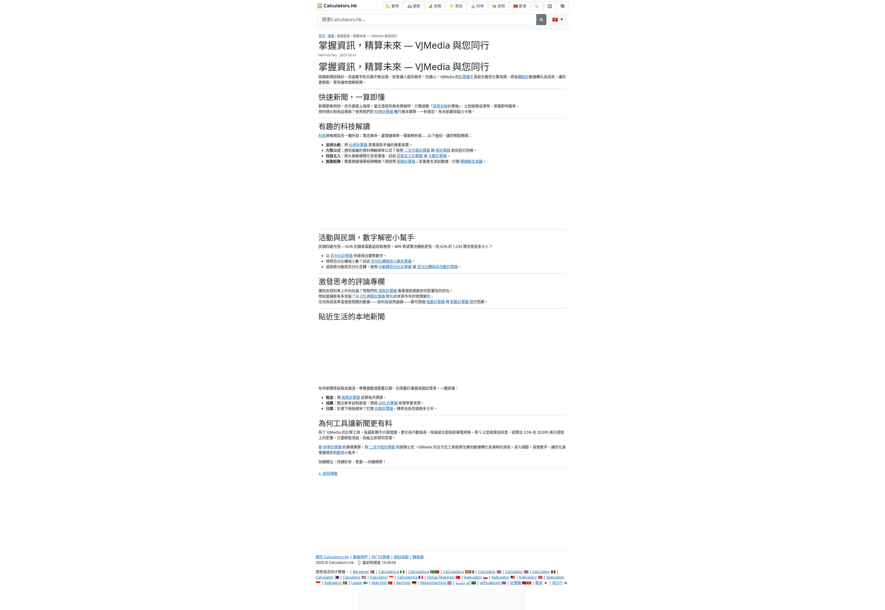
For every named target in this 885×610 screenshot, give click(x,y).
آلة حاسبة (463, 582)
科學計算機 (384, 111)
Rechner (403, 582)
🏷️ (536, 6)
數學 (340, 452)
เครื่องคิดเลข (490, 582)
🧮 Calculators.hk (337, 6)
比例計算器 (358, 144)
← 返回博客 (328, 473)
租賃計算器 (351, 397)
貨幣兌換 (440, 106)
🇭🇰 (519, 6)
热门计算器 (381, 557)
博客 (331, 36)
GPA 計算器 (388, 403)
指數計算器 (435, 301)
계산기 (557, 582)
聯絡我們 (360, 557)
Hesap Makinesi (441, 577)
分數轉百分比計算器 (395, 266)
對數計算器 (459, 301)
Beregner (361, 571)
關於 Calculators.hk (332, 557)
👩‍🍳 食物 (498, 6)
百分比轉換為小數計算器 (391, 261)
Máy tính (379, 582)
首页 (322, 36)
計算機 (464, 76)
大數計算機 (437, 155)
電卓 (539, 582)
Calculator (487, 571)
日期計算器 (384, 408)
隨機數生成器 (471, 161)
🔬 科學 (477, 6)
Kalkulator (473, 577)
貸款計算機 (387, 290)
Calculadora (418, 571)
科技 (322, 135)
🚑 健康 (413, 6)
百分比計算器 (341, 255)
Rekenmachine (433, 582)
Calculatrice (407, 577)
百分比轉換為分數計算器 (437, 266)
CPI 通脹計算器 (372, 296)
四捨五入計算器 (410, 155)
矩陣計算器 (406, 161)
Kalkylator (333, 582)
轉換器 (418, 557)
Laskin (356, 582)
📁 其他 (456, 6)
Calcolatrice (389, 571)
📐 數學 (392, 6)
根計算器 (443, 150)
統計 (525, 76)
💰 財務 (434, 6)
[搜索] (541, 19)
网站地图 (401, 557)
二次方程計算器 (417, 150)
